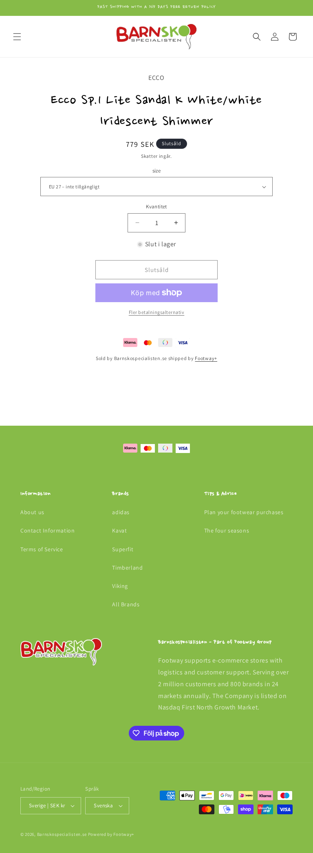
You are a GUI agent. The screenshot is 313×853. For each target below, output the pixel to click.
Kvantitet (156, 206)
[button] (17, 37)
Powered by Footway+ (111, 834)
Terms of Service (41, 549)
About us (32, 512)
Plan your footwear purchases (244, 512)
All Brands (125, 604)
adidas (121, 512)
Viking (120, 586)
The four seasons (226, 530)
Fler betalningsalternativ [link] (157, 312)
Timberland (127, 567)
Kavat (119, 530)
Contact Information (47, 530)
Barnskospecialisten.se (62, 834)
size (156, 170)
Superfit (122, 549)
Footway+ (206, 358)
